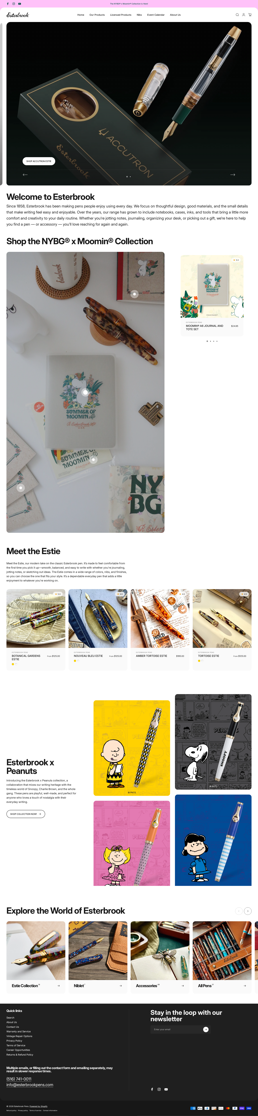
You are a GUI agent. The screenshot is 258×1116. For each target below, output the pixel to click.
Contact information (50, 1110)
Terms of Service (15, 1045)
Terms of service (35, 1110)
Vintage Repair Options (19, 1036)
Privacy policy (23, 1110)
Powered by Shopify (38, 1106)
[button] (85, 392)
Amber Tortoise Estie (151, 656)
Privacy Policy (14, 1040)
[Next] (232, 174)
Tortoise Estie (208, 656)
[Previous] (25, 174)
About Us (11, 1022)
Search (10, 1017)
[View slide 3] (213, 341)
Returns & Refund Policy (19, 1054)
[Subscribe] (206, 1029)
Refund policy (11, 1110)
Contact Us (12, 1026)
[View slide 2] (210, 341)
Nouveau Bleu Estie (88, 656)
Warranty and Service (18, 1031)
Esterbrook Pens (194, 322)
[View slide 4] (216, 341)
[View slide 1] (207, 341)
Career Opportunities (18, 1050)
